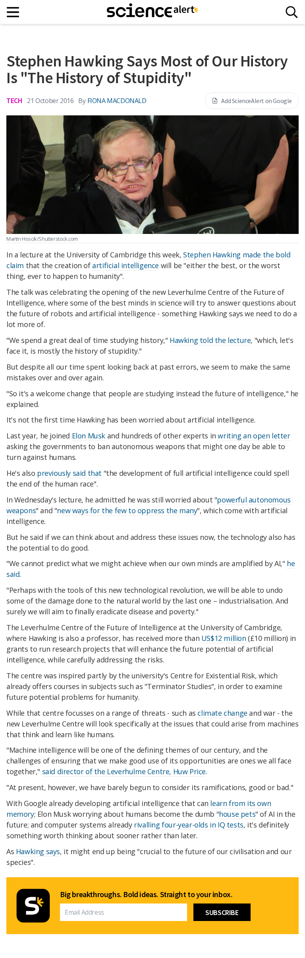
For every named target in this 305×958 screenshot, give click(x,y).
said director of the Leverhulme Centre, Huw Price (124, 771)
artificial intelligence (125, 265)
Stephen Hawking (212, 254)
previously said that (69, 473)
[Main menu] (13, 12)
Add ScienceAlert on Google (256, 101)
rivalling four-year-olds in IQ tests (188, 824)
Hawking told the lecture (210, 340)
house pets (237, 814)
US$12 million (223, 638)
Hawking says (37, 851)
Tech (14, 100)
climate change (222, 713)
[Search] (292, 12)
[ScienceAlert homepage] (152, 12)
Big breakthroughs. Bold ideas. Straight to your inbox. (146, 894)
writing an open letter (254, 435)
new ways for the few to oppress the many (127, 510)
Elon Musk (88, 435)
